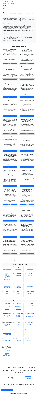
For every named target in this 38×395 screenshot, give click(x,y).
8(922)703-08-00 (28, 376)
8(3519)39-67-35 (28, 377)
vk (10, 1)
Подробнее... (10, 63)
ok (12, 1)
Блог (8, 3)
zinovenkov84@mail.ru (29, 378)
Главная (4, 3)
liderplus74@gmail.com (29, 380)
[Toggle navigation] (3, 8)
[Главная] (18, 5)
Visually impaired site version (6, 390)
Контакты (12, 3)
